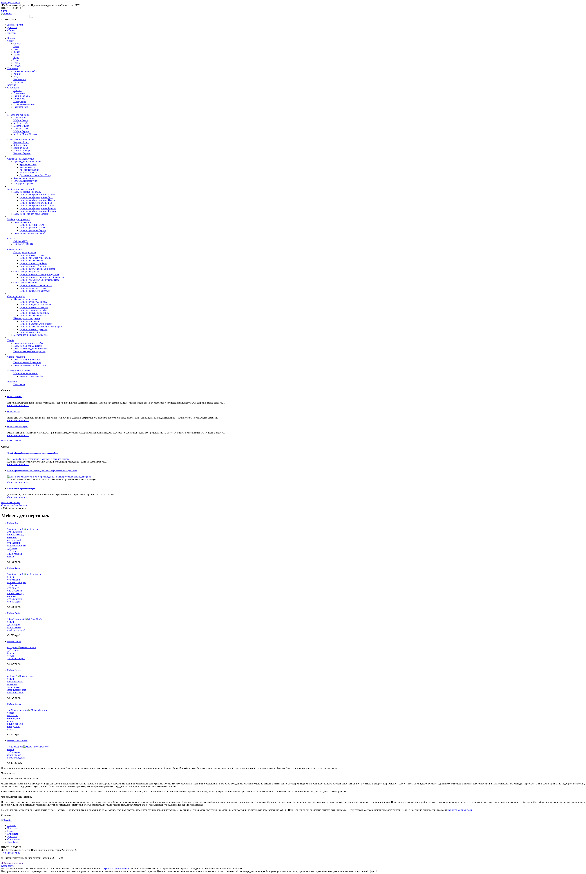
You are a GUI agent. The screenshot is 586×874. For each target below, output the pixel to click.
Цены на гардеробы (30, 332)
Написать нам (20, 107)
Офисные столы (15, 249)
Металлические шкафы (25, 373)
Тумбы (10, 340)
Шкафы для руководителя (26, 318)
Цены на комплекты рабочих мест (37, 269)
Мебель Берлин (21, 131)
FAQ (15, 76)
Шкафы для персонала (25, 299)
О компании (13, 87)
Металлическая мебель (19, 370)
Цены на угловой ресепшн (27, 362)
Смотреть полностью (18, 405)
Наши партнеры (21, 96)
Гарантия (18, 82)
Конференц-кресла (23, 183)
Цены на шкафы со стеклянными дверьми (41, 326)
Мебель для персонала (19, 115)
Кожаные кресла (28, 172)
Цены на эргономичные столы (35, 258)
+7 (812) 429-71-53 (10, 2)
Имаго (16, 49)
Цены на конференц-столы (27, 192)
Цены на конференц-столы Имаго (37, 200)
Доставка (12, 836)
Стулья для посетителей (25, 181)
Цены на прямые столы (32, 255)
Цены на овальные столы (33, 288)
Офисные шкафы (16, 296)
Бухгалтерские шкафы (31, 376)
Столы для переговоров (25, 282)
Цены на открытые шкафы (33, 302)
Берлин (17, 54)
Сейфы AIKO (20, 241)
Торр (15, 60)
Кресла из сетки (28, 167)
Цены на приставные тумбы (28, 343)
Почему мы (19, 98)
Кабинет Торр (20, 148)
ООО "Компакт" (14, 396)
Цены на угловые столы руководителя (39, 280)
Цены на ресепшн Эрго (32, 225)
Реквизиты (19, 93)
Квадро (17, 65)
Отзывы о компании (24, 104)
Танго (16, 63)
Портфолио (13, 842)
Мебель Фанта (20, 120)
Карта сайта (7, 866)
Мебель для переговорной (20, 189)
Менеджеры (19, 101)
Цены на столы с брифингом (35, 266)
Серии (10, 41)
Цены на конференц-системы (35, 291)
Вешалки (12, 381)
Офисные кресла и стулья (20, 159)
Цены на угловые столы (32, 260)
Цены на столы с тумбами (33, 263)
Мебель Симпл (21, 126)
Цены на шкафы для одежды (34, 313)
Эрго (16, 46)
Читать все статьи (10, 502)
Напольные (19, 384)
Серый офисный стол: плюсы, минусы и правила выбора (32, 453)
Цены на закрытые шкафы (33, 310)
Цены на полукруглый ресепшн (30, 365)
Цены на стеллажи (29, 321)
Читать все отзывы (11, 440)
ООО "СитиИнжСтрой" (17, 427)
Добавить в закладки (12, 863)
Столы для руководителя (26, 271)
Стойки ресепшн (16, 357)
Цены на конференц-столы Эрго (36, 197)
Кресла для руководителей (27, 161)
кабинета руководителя (459, 810)
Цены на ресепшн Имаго (32, 227)
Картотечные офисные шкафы (21, 488)
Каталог (11, 38)
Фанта (16, 52)
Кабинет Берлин (22, 153)
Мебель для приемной (18, 219)
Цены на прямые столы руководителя (39, 274)
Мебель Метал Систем (25, 134)
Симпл (17, 43)
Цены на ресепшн (22, 222)
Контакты (12, 85)
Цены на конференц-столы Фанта (37, 194)
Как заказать (19, 79)
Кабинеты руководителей (20, 139)
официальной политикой (116, 868)
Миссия (17, 90)
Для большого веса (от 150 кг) (35, 175)
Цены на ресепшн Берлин (33, 230)
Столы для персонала (24, 252)
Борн (16, 57)
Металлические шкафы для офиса (31, 335)
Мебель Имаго (21, 128)
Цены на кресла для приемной (29, 233)
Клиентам (12, 68)
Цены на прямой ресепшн (26, 359)
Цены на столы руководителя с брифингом (42, 277)
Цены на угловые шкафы (33, 315)
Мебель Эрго (20, 117)
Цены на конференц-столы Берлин (38, 208)
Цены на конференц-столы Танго (37, 205)
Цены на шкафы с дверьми (33, 329)
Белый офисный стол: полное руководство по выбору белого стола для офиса (42, 471)
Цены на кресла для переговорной (31, 214)
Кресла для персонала (24, 178)
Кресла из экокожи (29, 170)
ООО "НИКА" (13, 412)
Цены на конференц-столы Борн (36, 203)
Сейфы (11, 238)
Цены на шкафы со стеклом (34, 307)
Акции (17, 74)
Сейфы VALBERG (23, 244)
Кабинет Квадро (22, 150)
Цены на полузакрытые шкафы (36, 324)
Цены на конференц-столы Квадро (38, 211)
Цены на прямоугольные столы (36, 285)
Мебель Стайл (20, 123)
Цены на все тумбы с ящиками (29, 351)
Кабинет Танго (21, 142)
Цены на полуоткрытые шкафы (36, 304)
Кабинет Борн (20, 145)
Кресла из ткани (28, 164)
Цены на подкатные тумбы (27, 346)
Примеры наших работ (25, 71)
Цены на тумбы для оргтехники (30, 348)
